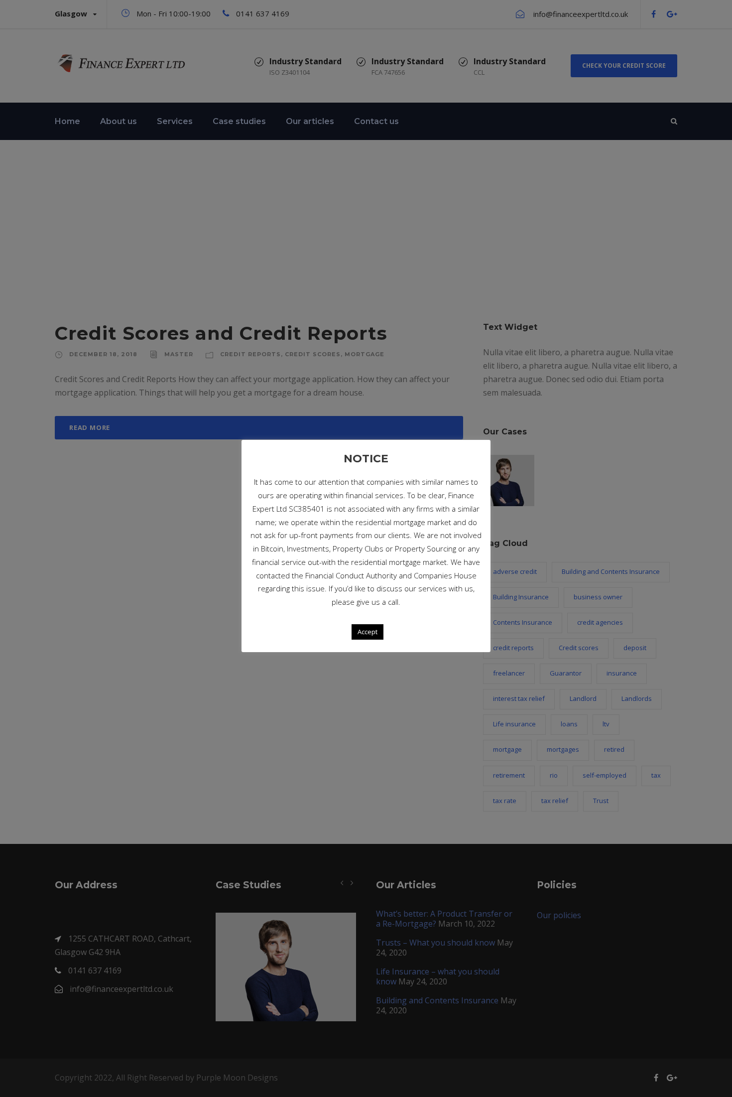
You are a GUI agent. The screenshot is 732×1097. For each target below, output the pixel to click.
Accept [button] (367, 631)
